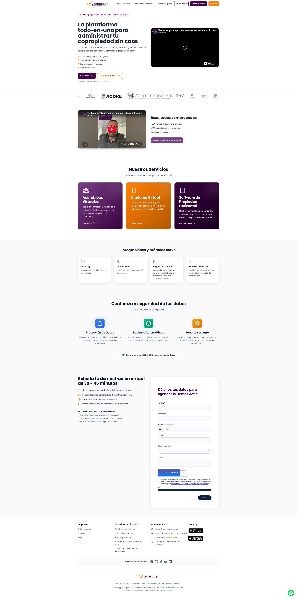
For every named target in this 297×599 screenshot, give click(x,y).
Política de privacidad (124, 533)
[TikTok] (161, 561)
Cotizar (213, 3)
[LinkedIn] (170, 561)
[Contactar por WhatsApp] (291, 593)
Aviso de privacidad (123, 537)
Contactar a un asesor (110, 75)
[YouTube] (165, 561)
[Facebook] (151, 561)
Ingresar (168, 4)
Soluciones (139, 4)
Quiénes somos (84, 529)
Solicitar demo (198, 3)
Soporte (183, 3)
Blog (80, 537)
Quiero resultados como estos (167, 140)
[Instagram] (156, 561)
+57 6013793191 (171, 537)
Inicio (118, 4)
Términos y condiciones (125, 529)
